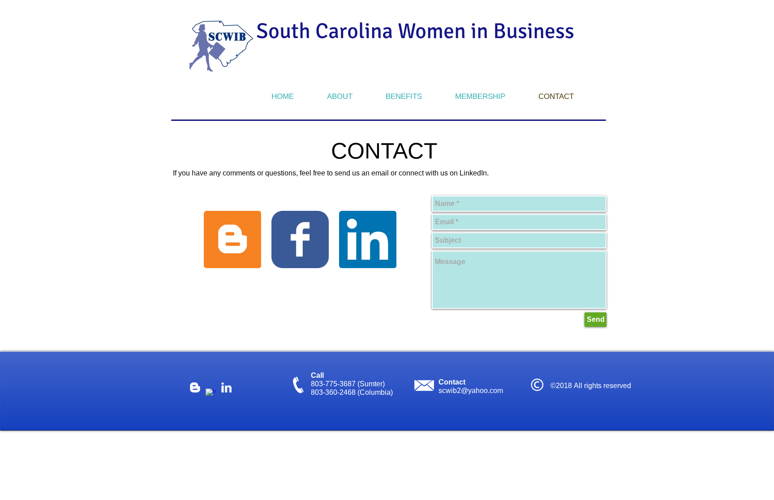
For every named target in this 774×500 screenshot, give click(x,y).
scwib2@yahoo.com (471, 390)
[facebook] (211, 394)
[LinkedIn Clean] (226, 387)
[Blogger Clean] (195, 387)
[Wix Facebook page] (300, 239)
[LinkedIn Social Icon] (367, 239)
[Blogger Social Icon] (232, 239)
